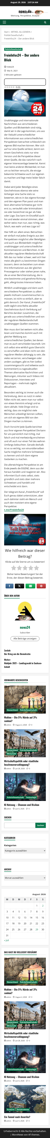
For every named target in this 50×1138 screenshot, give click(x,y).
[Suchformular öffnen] (45, 22)
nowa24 (10, 66)
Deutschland (12, 710)
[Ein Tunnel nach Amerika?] (25, 1099)
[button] (4, 22)
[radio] (13, 568)
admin (8, 725)
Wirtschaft (11, 754)
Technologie (31, 797)
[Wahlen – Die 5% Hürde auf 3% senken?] (25, 700)
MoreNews (17, 1134)
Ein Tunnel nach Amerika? (17, 1117)
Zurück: (17, 652)
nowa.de (25, 11)
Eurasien (10, 1109)
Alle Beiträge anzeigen (25, 638)
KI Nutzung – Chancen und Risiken (21, 805)
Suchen (7, 817)
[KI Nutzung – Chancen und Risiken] (25, 787)
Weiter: (23, 663)
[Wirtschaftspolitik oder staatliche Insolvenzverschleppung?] (25, 743)
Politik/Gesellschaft (13, 49)
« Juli (6, 940)
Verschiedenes (23, 1109)
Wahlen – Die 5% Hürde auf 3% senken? (20, 719)
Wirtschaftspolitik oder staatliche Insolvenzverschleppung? (21, 762)
